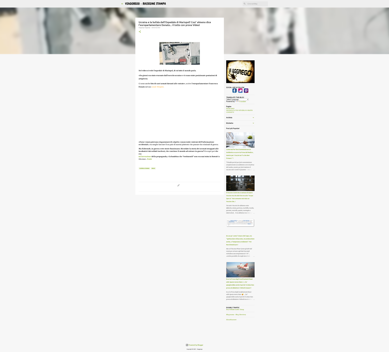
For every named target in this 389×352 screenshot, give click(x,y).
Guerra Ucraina (144, 168)
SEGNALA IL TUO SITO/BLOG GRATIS (239, 110)
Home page (230, 108)
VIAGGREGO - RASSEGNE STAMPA (145, 4)
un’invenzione (145, 156)
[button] (140, 31)
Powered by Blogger (195, 345)
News (153, 168)
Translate (242, 101)
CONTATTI (230, 112)
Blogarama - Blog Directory (236, 314)
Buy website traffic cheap (235, 309)
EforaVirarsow (231, 320)
